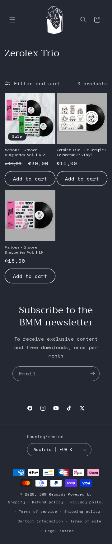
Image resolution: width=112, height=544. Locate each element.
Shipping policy (82, 511)
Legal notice (59, 530)
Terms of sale (85, 521)
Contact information (40, 521)
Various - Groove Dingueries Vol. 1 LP (24, 250)
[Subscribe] (92, 373)
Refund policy (47, 502)
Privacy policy (87, 502)
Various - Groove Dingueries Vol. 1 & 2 (25, 152)
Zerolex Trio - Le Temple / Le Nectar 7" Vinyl (81, 152)
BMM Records (53, 494)
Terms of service (38, 511)
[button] (12, 20)
